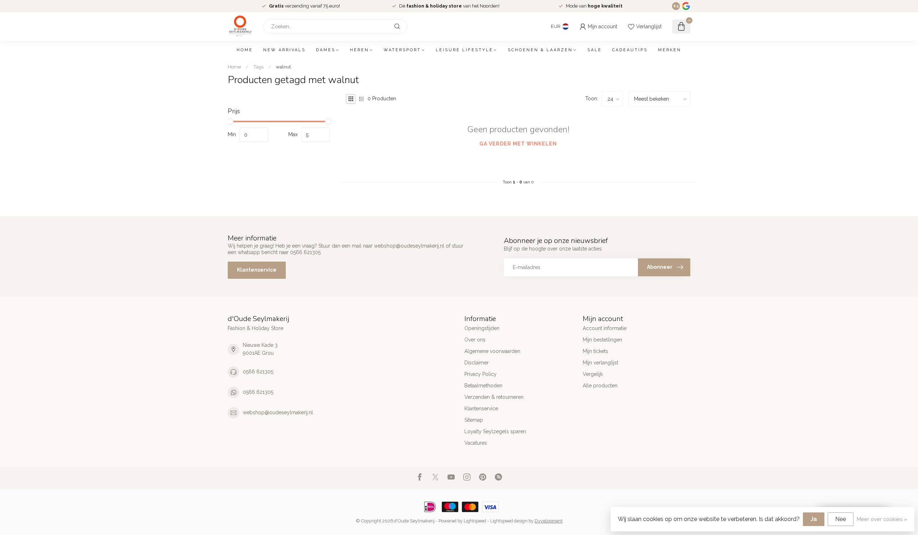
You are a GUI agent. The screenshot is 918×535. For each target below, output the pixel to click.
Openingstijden (482, 328)
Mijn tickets (595, 351)
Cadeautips (630, 50)
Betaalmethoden (483, 385)
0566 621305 (258, 371)
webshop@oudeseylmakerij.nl (278, 412)
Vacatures (475, 443)
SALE (594, 50)
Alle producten (600, 385)
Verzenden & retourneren (494, 397)
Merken (669, 50)
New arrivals (284, 50)
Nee (840, 519)
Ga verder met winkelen (518, 144)
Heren (359, 50)
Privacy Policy (480, 374)
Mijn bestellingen (602, 340)
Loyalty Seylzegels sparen (495, 431)
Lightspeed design (508, 521)
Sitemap (473, 420)
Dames (325, 50)
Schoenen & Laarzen (540, 50)
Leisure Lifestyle (464, 50)
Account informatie (604, 328)
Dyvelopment (549, 521)
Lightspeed (475, 521)
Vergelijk (593, 374)
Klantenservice (256, 270)
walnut (283, 67)
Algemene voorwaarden (492, 351)
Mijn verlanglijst (600, 363)
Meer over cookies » (882, 519)
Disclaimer (476, 363)
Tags (258, 67)
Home (245, 50)
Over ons (475, 340)
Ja (813, 519)
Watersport (402, 50)
